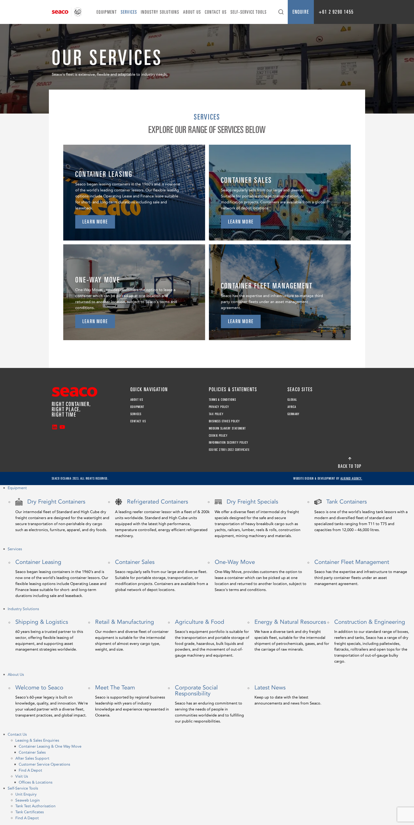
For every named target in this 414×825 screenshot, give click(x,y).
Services (129, 12)
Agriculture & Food (212, 639)
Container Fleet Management (360, 573)
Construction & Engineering (371, 642)
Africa (292, 407)
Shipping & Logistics (49, 636)
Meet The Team (132, 701)
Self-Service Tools (248, 12)
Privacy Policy (219, 407)
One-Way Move (260, 576)
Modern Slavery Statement (227, 428)
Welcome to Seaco (51, 701)
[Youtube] (62, 427)
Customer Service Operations (44, 764)
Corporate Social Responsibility (209, 704)
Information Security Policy (228, 442)
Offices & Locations (35, 782)
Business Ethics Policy (224, 421)
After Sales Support (32, 758)
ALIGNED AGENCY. (351, 478)
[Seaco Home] (67, 12)
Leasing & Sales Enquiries (37, 740)
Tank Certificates (29, 812)
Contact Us (216, 12)
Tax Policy (216, 414)
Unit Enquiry (26, 794)
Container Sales (161, 576)
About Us (192, 12)
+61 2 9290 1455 (336, 12)
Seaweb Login (27, 800)
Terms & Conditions (222, 399)
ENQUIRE (301, 12)
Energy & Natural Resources (291, 636)
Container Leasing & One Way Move (50, 746)
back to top (350, 466)
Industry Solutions (160, 12)
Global (292, 399)
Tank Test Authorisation (35, 806)
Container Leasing (61, 579)
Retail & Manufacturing (132, 636)
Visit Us (21, 776)
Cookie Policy (218, 435)
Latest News (287, 695)
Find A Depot (30, 770)
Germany (294, 414)
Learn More (95, 221)
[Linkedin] (55, 427)
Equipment (107, 12)
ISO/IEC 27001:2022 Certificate (229, 450)
